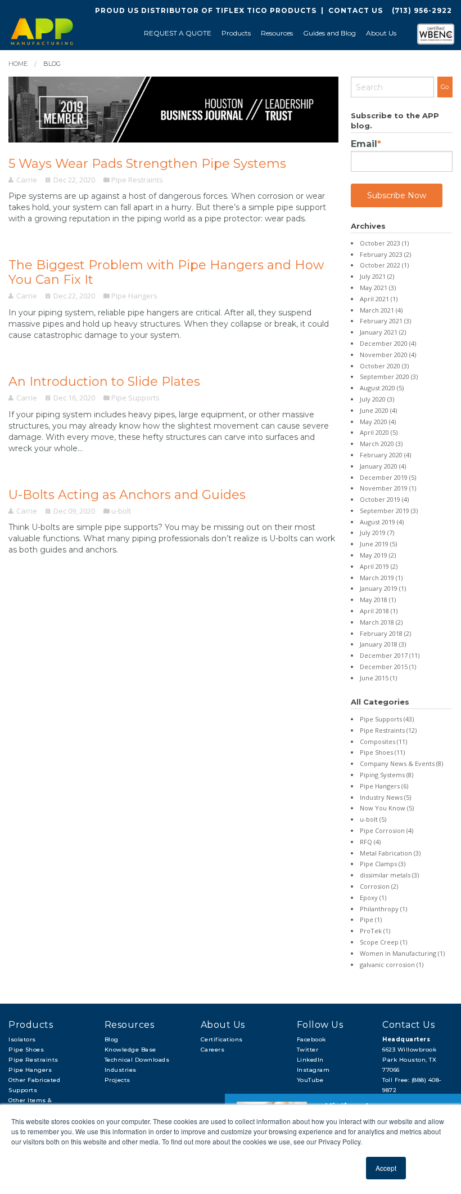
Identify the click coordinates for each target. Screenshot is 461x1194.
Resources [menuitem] (277, 33)
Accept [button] (386, 1168)
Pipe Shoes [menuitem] (26, 1049)
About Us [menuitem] (381, 33)
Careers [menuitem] (213, 1049)
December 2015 (388, 666)
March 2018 (381, 622)
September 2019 (389, 510)
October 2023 (384, 243)
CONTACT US (355, 10)
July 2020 (377, 399)
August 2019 (382, 522)
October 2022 (384, 265)
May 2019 (378, 555)
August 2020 (382, 388)
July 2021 (377, 276)
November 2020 (388, 354)
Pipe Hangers (134, 296)
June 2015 (378, 678)
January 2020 (383, 466)
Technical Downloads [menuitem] (137, 1059)
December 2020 (388, 343)
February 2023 (385, 254)
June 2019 (378, 544)
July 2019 (377, 532)
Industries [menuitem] (121, 1069)
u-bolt (121, 511)
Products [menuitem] (236, 33)
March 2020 (381, 443)
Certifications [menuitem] (222, 1039)
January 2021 (383, 332)
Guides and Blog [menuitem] (329, 33)
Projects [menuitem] (117, 1080)
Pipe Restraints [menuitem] (33, 1059)
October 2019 (384, 499)
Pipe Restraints (137, 180)
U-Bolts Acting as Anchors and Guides (127, 494)
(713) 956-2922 (422, 10)
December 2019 (388, 477)
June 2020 (378, 410)
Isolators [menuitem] (22, 1039)
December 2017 (389, 655)
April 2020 (378, 432)
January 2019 (383, 588)
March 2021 (381, 310)
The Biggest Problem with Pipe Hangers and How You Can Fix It (166, 272)
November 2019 (388, 488)
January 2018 (383, 644)
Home (18, 64)
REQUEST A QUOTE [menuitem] (177, 33)
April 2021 (378, 299)
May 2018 (378, 599)
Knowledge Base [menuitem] (130, 1049)
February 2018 (385, 633)
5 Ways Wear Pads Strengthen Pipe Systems (147, 163)
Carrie (26, 180)
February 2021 (385, 321)
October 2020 (384, 366)
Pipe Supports (135, 398)
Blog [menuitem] (112, 1039)
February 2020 (385, 455)
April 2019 (378, 566)
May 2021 (378, 287)
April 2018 (378, 611)
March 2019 (381, 577)
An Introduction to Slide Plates (104, 381)
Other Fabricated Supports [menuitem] (34, 1085)
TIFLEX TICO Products (266, 10)
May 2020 (378, 421)
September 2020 (389, 376)
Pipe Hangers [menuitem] (30, 1069)
